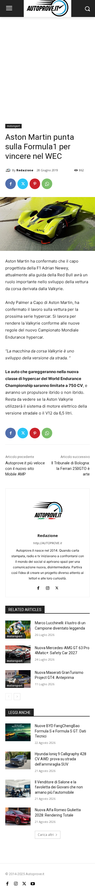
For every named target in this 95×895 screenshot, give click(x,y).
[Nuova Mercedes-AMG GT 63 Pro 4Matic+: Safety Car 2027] (18, 654)
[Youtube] (33, 884)
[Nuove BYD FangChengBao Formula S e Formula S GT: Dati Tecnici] (18, 732)
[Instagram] (48, 587)
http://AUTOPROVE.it (47, 543)
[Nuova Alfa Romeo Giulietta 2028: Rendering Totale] (18, 816)
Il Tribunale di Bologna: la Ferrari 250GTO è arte (70, 469)
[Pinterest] (35, 183)
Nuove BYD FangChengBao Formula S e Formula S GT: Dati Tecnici (60, 731)
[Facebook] (10, 183)
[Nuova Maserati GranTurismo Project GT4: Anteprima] (18, 679)
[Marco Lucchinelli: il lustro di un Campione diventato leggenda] (18, 629)
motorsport (13, 126)
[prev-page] (8, 696)
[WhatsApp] (47, 183)
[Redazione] (8, 170)
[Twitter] (22, 183)
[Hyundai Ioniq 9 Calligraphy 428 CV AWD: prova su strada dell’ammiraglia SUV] (18, 760)
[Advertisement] (47, 67)
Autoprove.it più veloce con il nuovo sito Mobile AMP (25, 469)
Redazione (24, 170)
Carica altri (46, 834)
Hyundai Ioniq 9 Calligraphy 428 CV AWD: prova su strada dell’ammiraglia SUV (60, 759)
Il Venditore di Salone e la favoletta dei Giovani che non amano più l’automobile (59, 787)
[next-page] (17, 696)
